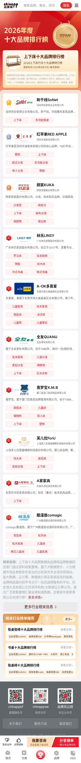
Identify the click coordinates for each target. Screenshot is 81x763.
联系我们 (65, 723)
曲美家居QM (35, 636)
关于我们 (15, 723)
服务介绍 (40, 723)
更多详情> (35, 597)
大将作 (54, 654)
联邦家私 (68, 636)
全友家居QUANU (17, 636)
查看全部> (67, 629)
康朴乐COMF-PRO (38, 654)
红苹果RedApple (52, 636)
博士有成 (64, 654)
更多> (68, 619)
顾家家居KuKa (36, 672)
